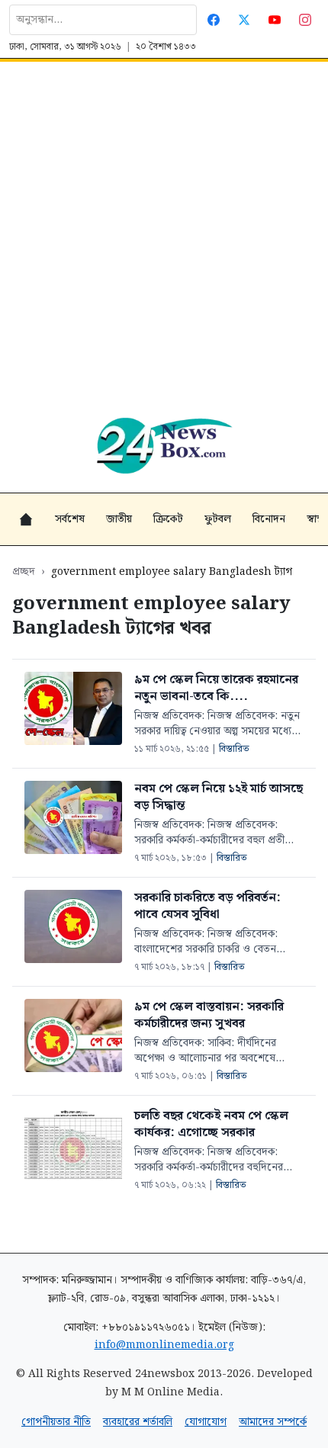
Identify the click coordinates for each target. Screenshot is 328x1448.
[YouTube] (274, 20)
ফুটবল (217, 519)
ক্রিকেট (168, 519)
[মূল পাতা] (26, 519)
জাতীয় (119, 519)
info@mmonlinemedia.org (164, 1345)
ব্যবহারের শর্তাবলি (137, 1422)
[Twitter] (244, 20)
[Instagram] (305, 20)
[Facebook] (213, 20)
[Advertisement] (164, 233)
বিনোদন (268, 519)
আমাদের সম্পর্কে (273, 1422)
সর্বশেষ (70, 519)
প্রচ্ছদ (23, 571)
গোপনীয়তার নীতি (56, 1422)
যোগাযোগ (206, 1422)
